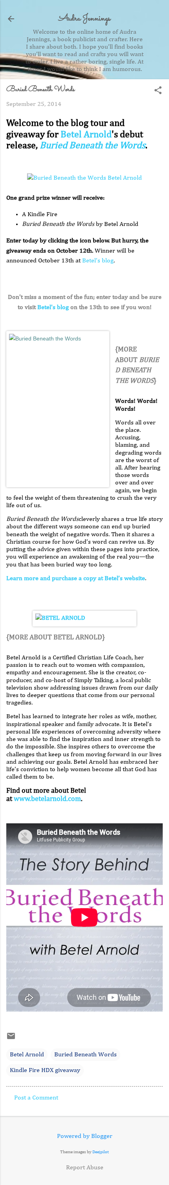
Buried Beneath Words (85, 1055)
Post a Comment (36, 1098)
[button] (158, 91)
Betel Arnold (86, 134)
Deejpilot (100, 1152)
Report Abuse (84, 1168)
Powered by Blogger (84, 1136)
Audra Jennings (84, 18)
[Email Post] (11, 1039)
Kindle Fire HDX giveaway (45, 1070)
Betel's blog (98, 261)
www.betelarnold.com (47, 799)
